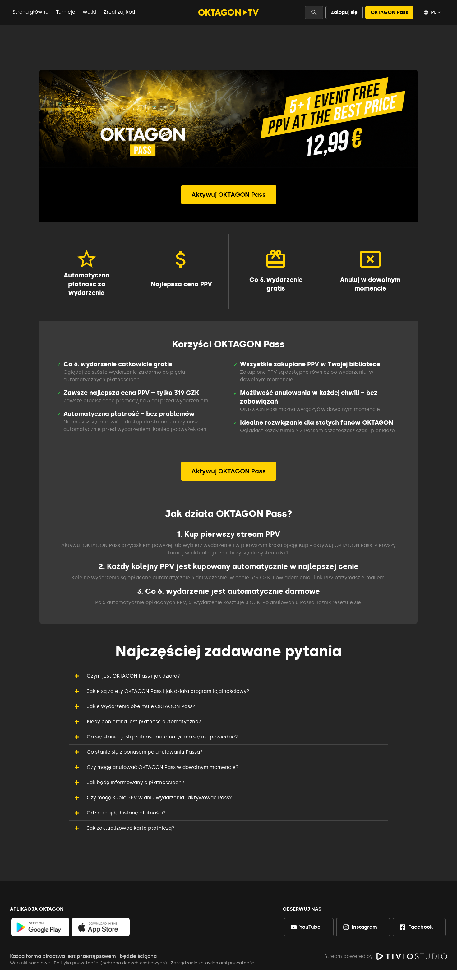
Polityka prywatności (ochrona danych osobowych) (110, 963)
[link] (40, 927)
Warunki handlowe (30, 963)
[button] (228, 676)
